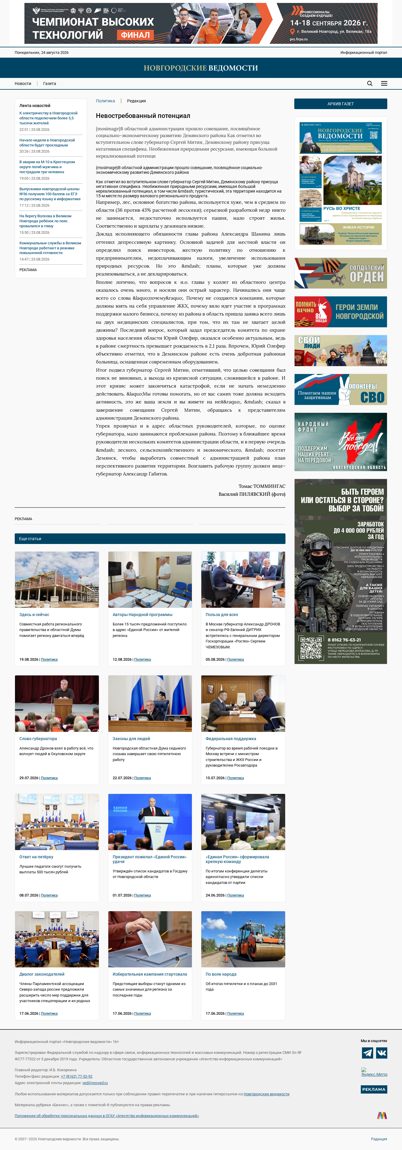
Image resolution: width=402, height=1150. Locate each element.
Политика (105, 101)
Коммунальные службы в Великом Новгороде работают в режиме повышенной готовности (50, 248)
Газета (49, 83)
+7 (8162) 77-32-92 (76, 1076)
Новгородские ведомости (267, 1094)
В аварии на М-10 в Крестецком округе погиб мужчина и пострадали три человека (47, 167)
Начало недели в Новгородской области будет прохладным (47, 142)
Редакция (379, 1139)
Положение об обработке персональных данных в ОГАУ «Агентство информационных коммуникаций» (107, 1116)
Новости (23, 83)
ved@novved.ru (95, 1083)
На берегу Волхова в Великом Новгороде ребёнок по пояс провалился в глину (45, 221)
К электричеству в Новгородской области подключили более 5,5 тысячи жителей (48, 118)
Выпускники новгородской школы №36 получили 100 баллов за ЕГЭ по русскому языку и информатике (50, 194)
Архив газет (341, 103)
